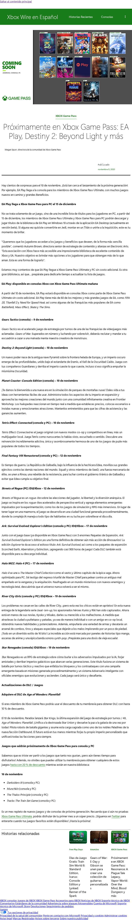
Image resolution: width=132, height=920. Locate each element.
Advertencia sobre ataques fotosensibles (70, 903)
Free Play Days (76, 850)
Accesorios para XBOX (68, 900)
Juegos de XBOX (26, 900)
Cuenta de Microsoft (105, 903)
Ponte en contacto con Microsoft (61, 915)
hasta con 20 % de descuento (27, 764)
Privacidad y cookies (92, 915)
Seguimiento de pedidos (60, 906)
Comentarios (7, 903)
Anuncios (94, 850)
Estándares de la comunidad (31, 903)
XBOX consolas (8, 900)
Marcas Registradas (23, 918)
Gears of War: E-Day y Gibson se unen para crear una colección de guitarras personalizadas (99, 873)
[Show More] (125, 16)
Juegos (4, 909)
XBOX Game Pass (66, 116)
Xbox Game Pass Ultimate (17, 816)
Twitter (116, 816)
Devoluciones (38, 906)
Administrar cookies (115, 915)
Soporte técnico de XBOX (115, 900)
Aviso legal (6, 918)
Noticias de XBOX (91, 900)
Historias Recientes (81, 17)
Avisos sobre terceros (47, 918)
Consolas (107, 17)
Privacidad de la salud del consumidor (21, 915)
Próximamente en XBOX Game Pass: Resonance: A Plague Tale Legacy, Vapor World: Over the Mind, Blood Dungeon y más (119, 877)
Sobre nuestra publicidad (74, 918)
